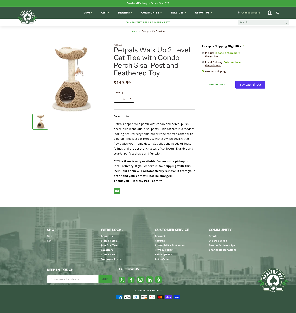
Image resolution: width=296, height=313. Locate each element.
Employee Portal (111, 259)
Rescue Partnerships (222, 245)
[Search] (285, 22)
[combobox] (263, 22)
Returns (160, 240)
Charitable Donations (222, 249)
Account (160, 236)
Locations (107, 249)
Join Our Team (110, 245)
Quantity (119, 92)
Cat (49, 240)
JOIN (105, 279)
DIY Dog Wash (218, 240)
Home (134, 31)
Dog (49, 236)
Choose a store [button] (250, 12)
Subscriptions (164, 254)
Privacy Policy (163, 249)
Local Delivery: (223, 63)
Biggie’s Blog (109, 240)
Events (213, 236)
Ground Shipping (215, 71)
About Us (107, 236)
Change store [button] (211, 56)
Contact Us (108, 254)
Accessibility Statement (170, 245)
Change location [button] (213, 65)
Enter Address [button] (232, 62)
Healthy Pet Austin (152, 290)
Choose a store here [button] (227, 53)
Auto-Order (162, 259)
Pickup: (222, 54)
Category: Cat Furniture (153, 31)
